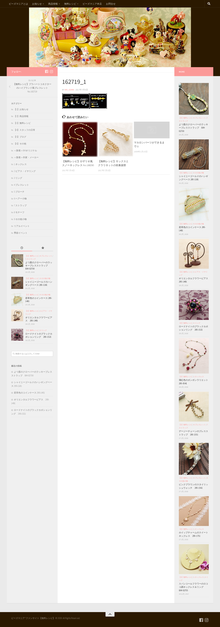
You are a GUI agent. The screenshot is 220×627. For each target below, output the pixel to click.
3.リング (18, 178)
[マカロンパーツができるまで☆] (152, 130)
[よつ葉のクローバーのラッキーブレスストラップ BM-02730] (17, 260)
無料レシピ (70, 3)
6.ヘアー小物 (20, 198)
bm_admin (69, 89)
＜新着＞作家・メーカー (26, 157)
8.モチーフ (19, 212)
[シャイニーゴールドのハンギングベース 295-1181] (17, 283)
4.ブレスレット (21, 184)
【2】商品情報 (21, 116)
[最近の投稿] (21, 248)
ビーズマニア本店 (92, 3)
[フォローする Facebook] (46, 71)
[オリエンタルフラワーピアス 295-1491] (17, 315)
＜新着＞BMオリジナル (25, 150)
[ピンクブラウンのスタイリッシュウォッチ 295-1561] (194, 459)
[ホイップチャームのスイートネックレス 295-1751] (194, 511)
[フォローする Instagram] (51, 71)
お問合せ (111, 3)
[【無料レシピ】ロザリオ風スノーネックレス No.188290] (80, 139)
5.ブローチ (19, 191)
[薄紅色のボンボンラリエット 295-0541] (194, 355)
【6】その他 (20, 143)
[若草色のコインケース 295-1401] (17, 299)
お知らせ (37, 3)
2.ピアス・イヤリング (25, 171)
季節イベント (20, 232)
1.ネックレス (20, 164)
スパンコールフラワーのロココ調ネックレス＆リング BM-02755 (193, 587)
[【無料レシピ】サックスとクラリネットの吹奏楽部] (116, 139)
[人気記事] (42, 248)
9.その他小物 (20, 219)
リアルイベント (22, 226)
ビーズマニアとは (18, 3)
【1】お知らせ (21, 109)
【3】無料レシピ (22, 123)
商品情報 (53, 3)
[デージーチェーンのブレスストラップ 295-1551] (194, 407)
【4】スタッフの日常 (24, 129)
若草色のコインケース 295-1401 (29, 392)
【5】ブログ (20, 136)
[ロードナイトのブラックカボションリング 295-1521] (17, 335)
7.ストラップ (20, 205)
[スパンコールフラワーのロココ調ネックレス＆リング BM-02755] (194, 559)
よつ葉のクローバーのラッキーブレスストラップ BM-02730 (38, 265)
